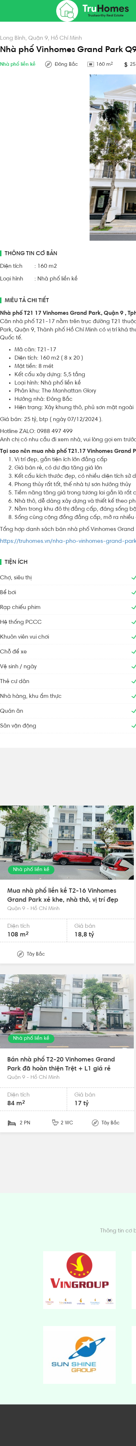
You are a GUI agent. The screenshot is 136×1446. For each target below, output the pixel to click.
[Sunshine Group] (79, 1355)
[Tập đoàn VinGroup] (79, 1280)
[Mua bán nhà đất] (92, 11)
